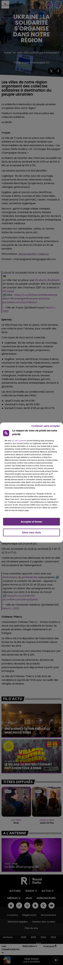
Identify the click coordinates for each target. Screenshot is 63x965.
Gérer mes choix (31, 532)
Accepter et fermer (31, 521)
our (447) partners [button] (18, 440)
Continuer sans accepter (45, 426)
